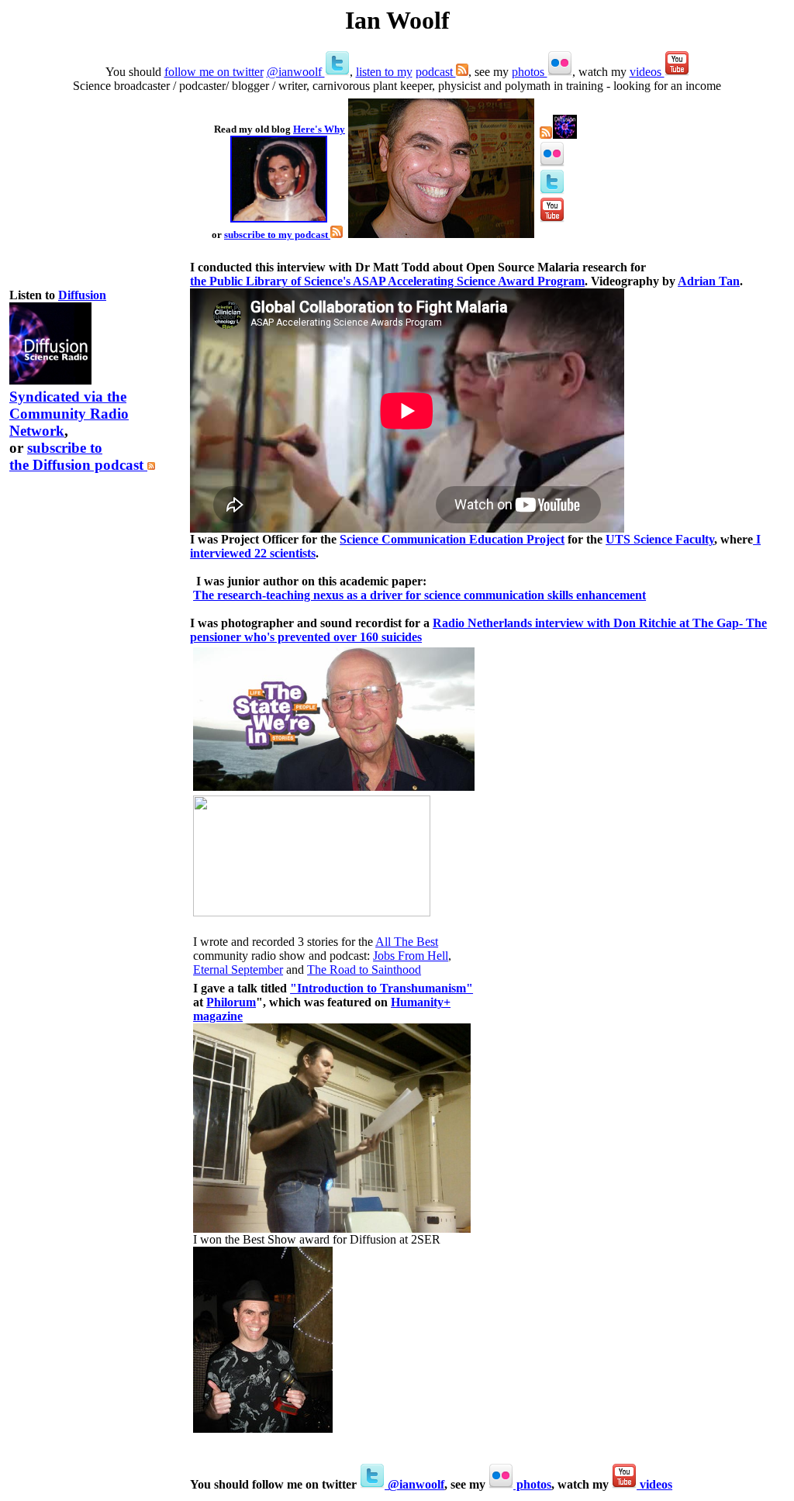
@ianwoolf (296, 71)
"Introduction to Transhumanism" (381, 988)
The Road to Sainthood (364, 969)
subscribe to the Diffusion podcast (78, 456)
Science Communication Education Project (452, 539)
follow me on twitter (214, 71)
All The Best (406, 941)
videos (647, 71)
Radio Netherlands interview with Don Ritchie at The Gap (586, 623)
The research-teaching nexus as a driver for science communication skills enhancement (419, 595)
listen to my (384, 71)
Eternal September (238, 969)
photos (529, 71)
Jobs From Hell (410, 955)
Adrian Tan (709, 281)
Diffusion (82, 295)
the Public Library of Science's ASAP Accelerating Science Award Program (387, 281)
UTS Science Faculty (660, 539)
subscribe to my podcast (277, 234)
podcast (436, 71)
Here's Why (319, 129)
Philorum (231, 1002)
